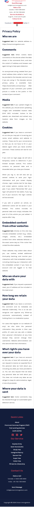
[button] (16, 25)
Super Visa (17, 458)
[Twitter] (21, 435)
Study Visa (17, 449)
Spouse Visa (17, 455)
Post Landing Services (17, 428)
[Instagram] (17, 435)
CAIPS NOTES (17, 431)
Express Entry (17, 444)
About (17, 422)
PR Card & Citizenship (17, 464)
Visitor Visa (17, 461)
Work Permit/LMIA (17, 447)
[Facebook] (13, 435)
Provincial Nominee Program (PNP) (17, 425)
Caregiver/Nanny (17, 452)
